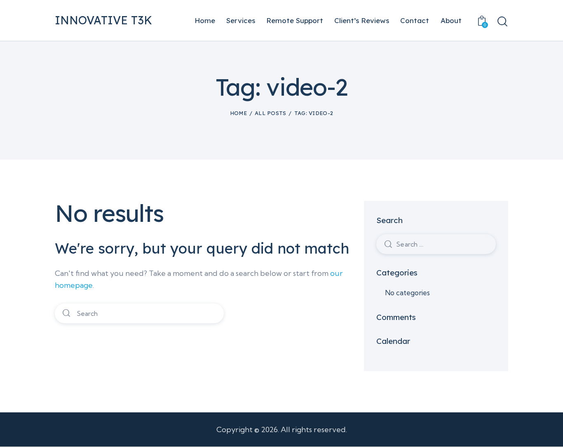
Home (238, 113)
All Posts (270, 113)
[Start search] (502, 21)
